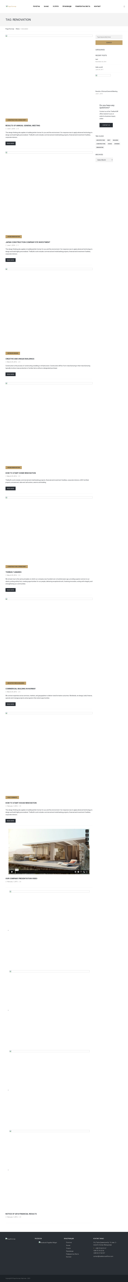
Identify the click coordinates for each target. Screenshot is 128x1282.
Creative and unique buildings (20, 359)
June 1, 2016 (11, 128)
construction (100, 143)
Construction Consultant (17, 120)
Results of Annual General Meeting (23, 126)
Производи (69, 1251)
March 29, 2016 (12, 362)
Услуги (68, 1248)
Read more (10, 143)
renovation (99, 147)
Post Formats (12, 797)
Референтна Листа (72, 1254)
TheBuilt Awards (14, 572)
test (97, 59)
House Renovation (14, 236)
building (115, 140)
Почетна (69, 1242)
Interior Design (13, 353)
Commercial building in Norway (21, 689)
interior (116, 143)
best (109, 140)
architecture (100, 140)
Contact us (106, 125)
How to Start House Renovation (21, 803)
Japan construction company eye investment (28, 242)
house (110, 143)
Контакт (69, 1257)
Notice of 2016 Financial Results (21, 1214)
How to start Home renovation (21, 473)
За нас (68, 1245)
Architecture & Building (16, 683)
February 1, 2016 (12, 806)
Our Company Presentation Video (21, 878)
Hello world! (99, 67)
